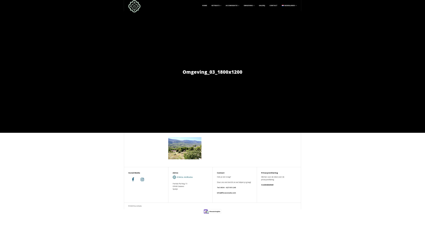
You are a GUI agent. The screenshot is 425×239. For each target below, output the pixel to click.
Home (204, 5)
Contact (273, 5)
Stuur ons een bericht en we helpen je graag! (234, 182)
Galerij (262, 5)
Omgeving (248, 5)
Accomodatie (232, 5)
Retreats (216, 5)
